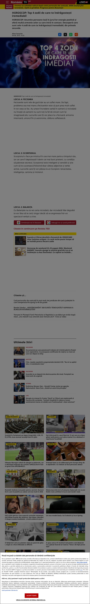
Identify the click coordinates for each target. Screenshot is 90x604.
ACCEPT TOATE (32, 596)
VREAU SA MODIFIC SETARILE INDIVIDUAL (30, 600)
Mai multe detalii (82, 562)
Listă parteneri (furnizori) (10, 590)
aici (81, 570)
